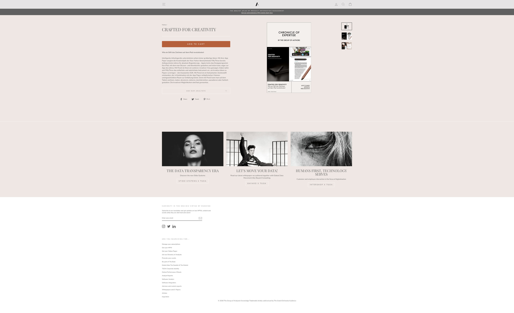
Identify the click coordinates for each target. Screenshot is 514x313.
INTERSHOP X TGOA (321, 185)
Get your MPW (167, 248)
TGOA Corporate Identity (170, 269)
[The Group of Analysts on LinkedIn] (174, 226)
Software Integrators (169, 283)
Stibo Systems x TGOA (193, 181)
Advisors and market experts (172, 286)
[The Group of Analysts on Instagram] (163, 226)
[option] (257, 12)
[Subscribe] (200, 218)
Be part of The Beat (168, 262)
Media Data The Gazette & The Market (175, 265)
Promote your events (169, 258)
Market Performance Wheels (171, 272)
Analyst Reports (167, 276)
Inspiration (165, 297)
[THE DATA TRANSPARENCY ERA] (192, 149)
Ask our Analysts (196, 91)
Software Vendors (168, 279)
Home (164, 25)
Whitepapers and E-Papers (171, 290)
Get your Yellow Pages (169, 251)
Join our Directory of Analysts (172, 255)
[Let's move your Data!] (257, 149)
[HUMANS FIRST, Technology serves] (321, 149)
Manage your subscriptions (171, 244)
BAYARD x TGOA (257, 183)
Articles (164, 293)
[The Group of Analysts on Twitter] (168, 226)
